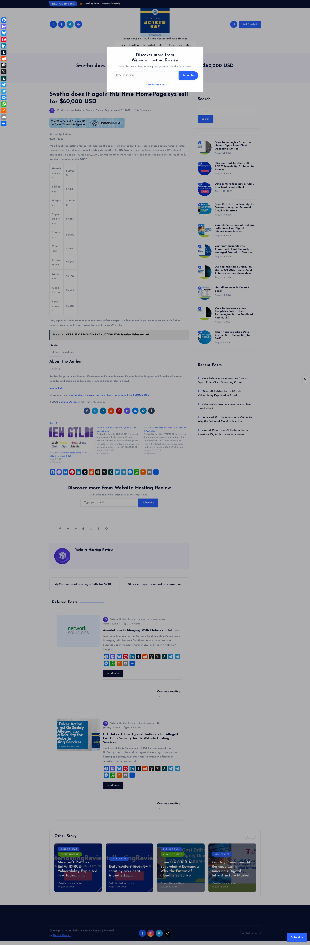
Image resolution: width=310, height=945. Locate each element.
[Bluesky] (4, 33)
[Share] (4, 123)
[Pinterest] (4, 39)
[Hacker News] (4, 110)
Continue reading (155, 85)
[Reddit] (4, 59)
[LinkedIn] (4, 46)
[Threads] (4, 65)
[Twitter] (4, 84)
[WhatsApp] (4, 104)
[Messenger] (4, 97)
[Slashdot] (4, 78)
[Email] (4, 117)
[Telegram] (4, 91)
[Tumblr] (4, 52)
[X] (4, 72)
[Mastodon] (4, 26)
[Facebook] (4, 20)
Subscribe (188, 75)
